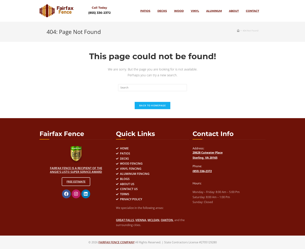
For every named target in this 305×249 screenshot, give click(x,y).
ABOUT (234, 11)
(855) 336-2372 (99, 12)
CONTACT (252, 11)
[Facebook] (66, 193)
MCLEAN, (154, 220)
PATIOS (145, 11)
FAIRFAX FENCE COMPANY (116, 242)
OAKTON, (167, 220)
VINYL (195, 11)
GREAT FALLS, (125, 220)
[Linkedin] (85, 193)
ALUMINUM (214, 11)
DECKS (162, 11)
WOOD (179, 11)
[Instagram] (76, 193)
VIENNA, (141, 220)
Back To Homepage (152, 105)
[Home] (238, 30)
